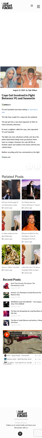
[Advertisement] (21, 36)
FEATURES (7, 90)
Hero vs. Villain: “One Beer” (11, 267)
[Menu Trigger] (38, 6)
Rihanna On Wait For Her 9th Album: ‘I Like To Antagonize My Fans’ (30, 236)
